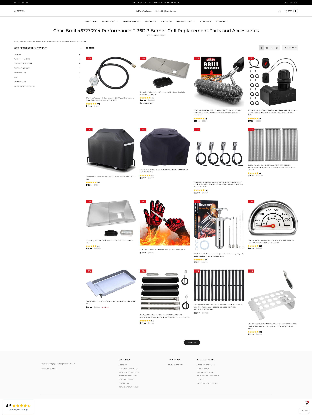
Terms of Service (126, 380)
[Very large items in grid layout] (272, 47)
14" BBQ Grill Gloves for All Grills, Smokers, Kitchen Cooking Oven (163, 249)
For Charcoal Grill (185, 21)
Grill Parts (17, 54)
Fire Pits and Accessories (207, 383)
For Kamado (166, 21)
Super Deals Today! (205, 372)
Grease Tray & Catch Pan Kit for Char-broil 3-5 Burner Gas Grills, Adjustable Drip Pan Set (162, 93)
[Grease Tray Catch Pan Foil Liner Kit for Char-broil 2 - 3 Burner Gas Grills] (111, 218)
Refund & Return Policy (129, 387)
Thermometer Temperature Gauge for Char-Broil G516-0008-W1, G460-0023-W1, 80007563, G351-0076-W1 (271, 241)
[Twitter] (15, 2)
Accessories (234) (20, 72)
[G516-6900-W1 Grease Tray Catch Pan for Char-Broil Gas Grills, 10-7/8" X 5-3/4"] (111, 283)
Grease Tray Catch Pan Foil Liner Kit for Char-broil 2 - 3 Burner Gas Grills (109, 241)
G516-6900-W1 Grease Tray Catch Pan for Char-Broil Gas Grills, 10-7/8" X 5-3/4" (111, 303)
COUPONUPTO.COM (175, 365)
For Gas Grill (91, 21)
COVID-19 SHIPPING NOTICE (24, 86)
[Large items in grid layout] (266, 47)
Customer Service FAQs (129, 368)
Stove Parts (205, 21)
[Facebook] (19, 2)
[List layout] (277, 47)
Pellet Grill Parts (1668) (22, 59)
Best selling (289, 48)
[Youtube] (27, 2)
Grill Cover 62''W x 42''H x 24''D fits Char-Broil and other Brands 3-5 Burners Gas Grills (164, 171)
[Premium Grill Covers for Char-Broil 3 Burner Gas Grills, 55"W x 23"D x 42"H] (111, 150)
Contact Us (124, 383)
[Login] (281, 11)
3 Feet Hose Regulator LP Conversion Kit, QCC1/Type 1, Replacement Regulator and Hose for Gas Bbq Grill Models (110, 99)
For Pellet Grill (109, 21)
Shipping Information (128, 376)
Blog (15, 77)
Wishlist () (294, 2)
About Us (123, 365)
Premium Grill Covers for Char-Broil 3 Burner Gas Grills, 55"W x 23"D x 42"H (110, 178)
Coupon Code (203, 368)
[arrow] (79, 54)
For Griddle (150, 21)
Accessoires (221, 21)
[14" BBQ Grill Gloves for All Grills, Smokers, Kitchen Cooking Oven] (165, 223)
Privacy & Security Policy (129, 372)
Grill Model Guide (20, 82)
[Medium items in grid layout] (261, 47)
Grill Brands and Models (208, 376)
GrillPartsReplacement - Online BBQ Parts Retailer (156, 11)
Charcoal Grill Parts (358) (23, 63)
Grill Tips (201, 380)
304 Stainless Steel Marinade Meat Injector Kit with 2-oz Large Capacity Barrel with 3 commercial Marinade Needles (219, 255)
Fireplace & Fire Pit (131, 21)
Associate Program (205, 365)
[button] (93, 104)
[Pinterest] (23, 2)
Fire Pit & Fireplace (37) (22, 68)
